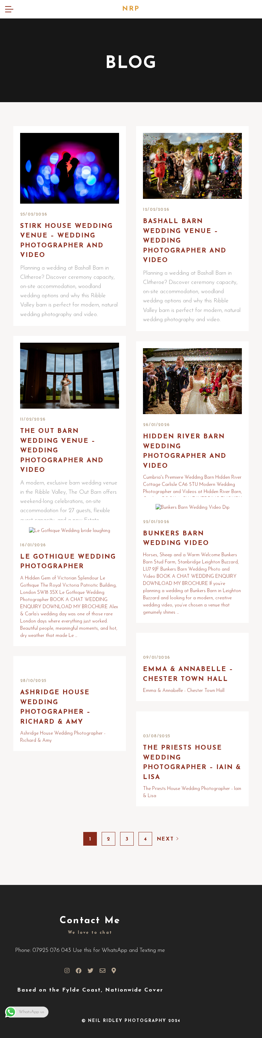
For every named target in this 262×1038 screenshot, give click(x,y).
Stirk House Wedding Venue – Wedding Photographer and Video (66, 241)
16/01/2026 (33, 545)
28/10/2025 (33, 681)
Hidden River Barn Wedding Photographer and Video (185, 451)
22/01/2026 (156, 522)
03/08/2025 (156, 736)
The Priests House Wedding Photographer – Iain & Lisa (192, 763)
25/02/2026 (33, 215)
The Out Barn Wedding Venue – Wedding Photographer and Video (62, 451)
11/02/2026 (33, 420)
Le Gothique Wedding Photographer (68, 562)
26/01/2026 (156, 425)
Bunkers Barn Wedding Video (176, 539)
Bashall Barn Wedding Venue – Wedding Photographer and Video (185, 241)
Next (166, 839)
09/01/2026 (156, 658)
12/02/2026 (156, 210)
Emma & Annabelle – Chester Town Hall (188, 674)
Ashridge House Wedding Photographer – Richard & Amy (55, 707)
